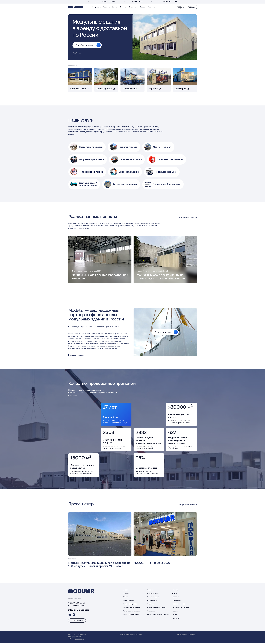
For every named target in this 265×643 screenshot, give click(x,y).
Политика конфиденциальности (131, 635)
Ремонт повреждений (131, 614)
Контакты (151, 7)
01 (75, 54)
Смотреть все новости (187, 505)
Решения (106, 7)
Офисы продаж (153, 597)
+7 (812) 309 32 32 (169, 2)
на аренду (181, 7)
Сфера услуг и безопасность (158, 614)
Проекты (123, 7)
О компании (176, 600)
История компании (179, 604)
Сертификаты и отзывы (180, 607)
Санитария (151, 611)
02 (80, 54)
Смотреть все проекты (187, 217)
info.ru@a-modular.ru (78, 610)
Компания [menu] (132, 7)
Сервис (142, 7)
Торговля (150, 604)
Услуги (114, 7)
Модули (125, 593)
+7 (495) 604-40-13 (77, 606)
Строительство (153, 593)
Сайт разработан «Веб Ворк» (186, 635)
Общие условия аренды (131, 607)
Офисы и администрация (156, 607)
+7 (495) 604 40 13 (136, 2)
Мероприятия (152, 600)
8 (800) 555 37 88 (108, 2)
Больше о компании (76, 355)
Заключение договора (131, 604)
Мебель (125, 597)
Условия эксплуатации (131, 611)
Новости (175, 611)
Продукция (96, 7)
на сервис (191, 7)
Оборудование (128, 600)
